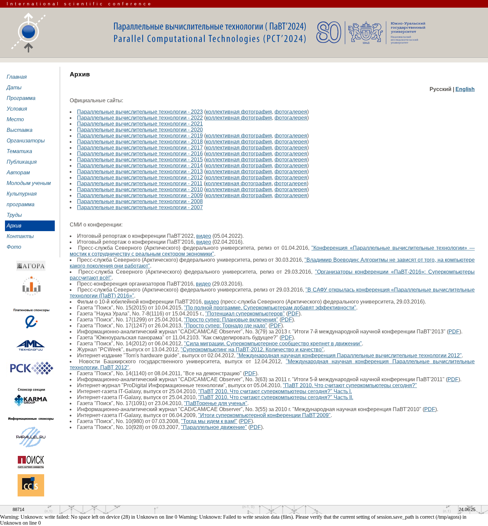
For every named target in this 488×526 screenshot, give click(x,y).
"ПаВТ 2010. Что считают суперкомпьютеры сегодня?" (350, 385)
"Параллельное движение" (214, 427)
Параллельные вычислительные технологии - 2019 (140, 135)
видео (203, 236)
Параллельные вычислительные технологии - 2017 (140, 147)
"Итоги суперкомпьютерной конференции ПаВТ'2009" (264, 415)
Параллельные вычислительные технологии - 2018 (140, 141)
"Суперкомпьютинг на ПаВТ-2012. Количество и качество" (252, 349)
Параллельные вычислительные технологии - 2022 (140, 118)
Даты (14, 87)
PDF (293, 313)
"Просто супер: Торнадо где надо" (225, 325)
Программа (21, 98)
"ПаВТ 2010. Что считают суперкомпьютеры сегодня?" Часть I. (275, 391)
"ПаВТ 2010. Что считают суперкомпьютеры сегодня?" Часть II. (275, 397)
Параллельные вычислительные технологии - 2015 (140, 159)
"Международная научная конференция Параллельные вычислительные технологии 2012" (349, 355)
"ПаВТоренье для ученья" (215, 403)
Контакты (20, 236)
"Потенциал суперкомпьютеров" (245, 313)
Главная (17, 77)
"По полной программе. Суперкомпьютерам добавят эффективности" (270, 307)
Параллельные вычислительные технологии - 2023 (140, 112)
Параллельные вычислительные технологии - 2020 (140, 129)
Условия (17, 109)
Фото (14, 247)
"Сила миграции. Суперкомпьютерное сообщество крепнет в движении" (273, 343)
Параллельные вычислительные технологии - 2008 (140, 201)
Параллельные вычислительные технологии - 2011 (140, 183)
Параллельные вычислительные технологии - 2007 (140, 207)
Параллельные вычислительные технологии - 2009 (140, 195)
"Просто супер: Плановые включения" (231, 319)
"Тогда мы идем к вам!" (209, 421)
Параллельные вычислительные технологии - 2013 (140, 171)
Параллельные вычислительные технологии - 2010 (140, 189)
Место (15, 119)
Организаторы (26, 140)
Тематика (19, 151)
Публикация (22, 162)
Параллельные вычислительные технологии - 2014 (140, 165)
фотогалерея (291, 112)
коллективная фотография (239, 112)
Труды (14, 215)
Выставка (20, 130)
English (465, 89)
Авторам (18, 172)
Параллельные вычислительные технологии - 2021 (140, 124)
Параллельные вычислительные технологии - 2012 (140, 177)
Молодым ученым (29, 183)
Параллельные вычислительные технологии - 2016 (140, 153)
